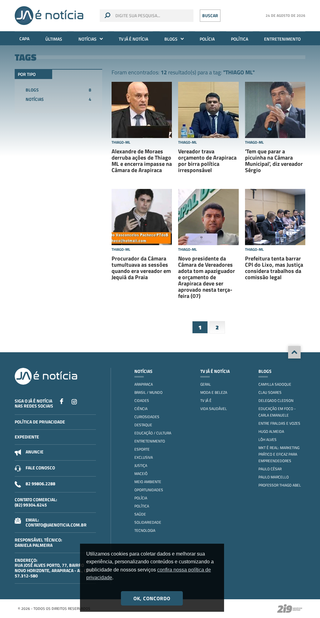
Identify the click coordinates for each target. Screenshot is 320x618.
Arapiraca (143, 384)
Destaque (143, 425)
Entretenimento (282, 39)
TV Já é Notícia (133, 39)
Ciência (141, 409)
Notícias (87, 39)
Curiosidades (146, 417)
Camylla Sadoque (274, 384)
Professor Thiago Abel (279, 485)
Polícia (207, 39)
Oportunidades (148, 490)
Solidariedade (147, 522)
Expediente (27, 436)
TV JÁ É (206, 400)
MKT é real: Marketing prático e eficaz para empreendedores (278, 454)
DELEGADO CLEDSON (275, 400)
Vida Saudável (213, 409)
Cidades (141, 400)
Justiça (140, 465)
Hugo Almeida (271, 431)
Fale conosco (40, 467)
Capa (24, 38)
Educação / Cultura (152, 433)
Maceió (141, 474)
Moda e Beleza (213, 392)
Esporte (142, 449)
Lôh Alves (267, 439)
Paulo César (270, 469)
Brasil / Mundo (148, 392)
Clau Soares (270, 392)
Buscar (210, 15)
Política (239, 39)
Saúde (140, 514)
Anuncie (34, 451)
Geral (205, 384)
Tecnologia (144, 530)
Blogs (171, 39)
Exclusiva (143, 457)
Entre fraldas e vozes (279, 423)
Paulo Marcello (273, 477)
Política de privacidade (40, 421)
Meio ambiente (147, 482)
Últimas (53, 39)
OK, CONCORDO (151, 598)
